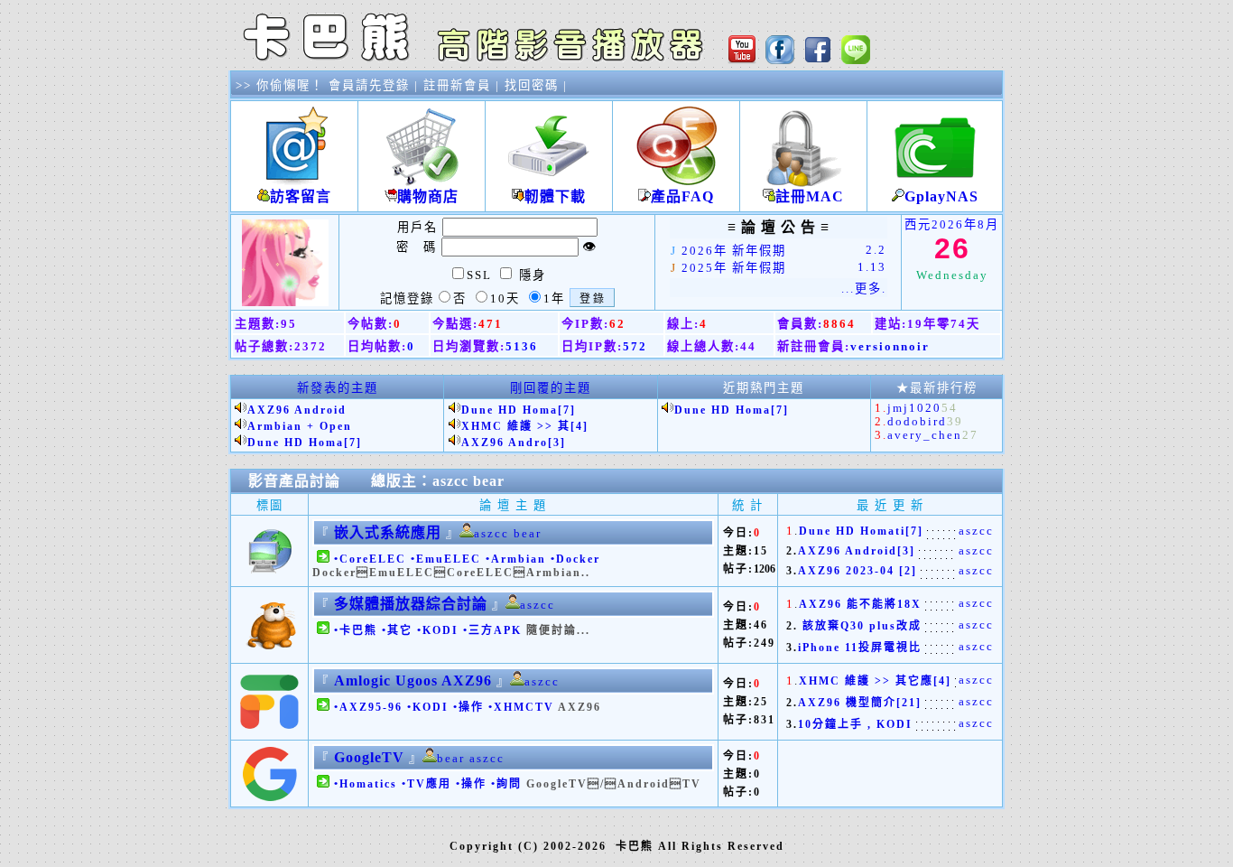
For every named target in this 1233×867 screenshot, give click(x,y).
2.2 (876, 249)
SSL (479, 275)
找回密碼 (532, 85)
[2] (908, 570)
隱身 (532, 275)
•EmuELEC (446, 559)
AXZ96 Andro (504, 442)
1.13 (872, 267)
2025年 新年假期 (733, 268)
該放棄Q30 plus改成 (860, 626)
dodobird (917, 421)
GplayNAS (941, 196)
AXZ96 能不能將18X (860, 604)
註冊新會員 (457, 85)
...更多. (863, 288)
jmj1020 (914, 408)
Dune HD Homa (295, 442)
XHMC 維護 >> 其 (515, 426)
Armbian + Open (299, 426)
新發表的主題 (337, 388)
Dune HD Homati (852, 531)
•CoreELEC (370, 559)
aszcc (450, 481)
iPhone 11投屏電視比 (860, 647)
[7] (353, 442)
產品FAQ (682, 196)
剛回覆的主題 (550, 388)
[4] (579, 426)
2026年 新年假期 (733, 250)
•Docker (575, 559)
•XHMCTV (521, 707)
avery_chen (924, 435)
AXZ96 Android (297, 410)
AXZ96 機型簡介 (847, 702)
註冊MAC (809, 196)
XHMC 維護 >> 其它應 (866, 681)
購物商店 (428, 196)
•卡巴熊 (355, 630)
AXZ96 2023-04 (848, 570)
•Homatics (365, 784)
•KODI (438, 630)
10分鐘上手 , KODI (855, 724)
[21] (909, 702)
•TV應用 (426, 784)
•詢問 (506, 784)
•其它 (397, 630)
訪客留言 (300, 196)
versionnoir (890, 346)
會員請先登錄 (369, 85)
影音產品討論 (294, 481)
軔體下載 (555, 196)
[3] (557, 442)
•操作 (468, 707)
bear (489, 481)
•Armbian (516, 559)
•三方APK (492, 630)
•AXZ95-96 (368, 707)
